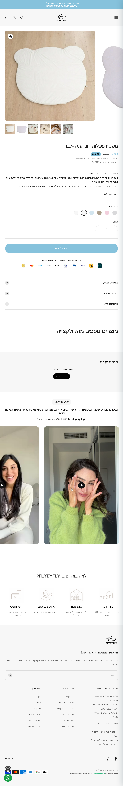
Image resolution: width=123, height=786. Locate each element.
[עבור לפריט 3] (33, 129)
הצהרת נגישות (34, 726)
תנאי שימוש (69, 720)
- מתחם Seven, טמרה (107, 744)
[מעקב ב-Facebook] (116, 759)
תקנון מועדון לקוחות (65, 708)
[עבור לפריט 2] (22, 129)
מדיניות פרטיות (67, 726)
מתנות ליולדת (34, 720)
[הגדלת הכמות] (100, 229)
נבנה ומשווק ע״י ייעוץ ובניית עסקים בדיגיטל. (94, 774)
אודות (38, 702)
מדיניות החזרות (67, 714)
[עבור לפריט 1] (10, 129)
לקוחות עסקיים (34, 714)
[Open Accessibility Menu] (8, 769)
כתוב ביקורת (61, 376)
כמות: (115, 221)
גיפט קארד (69, 696)
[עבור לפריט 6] (68, 129)
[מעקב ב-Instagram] (107, 759)
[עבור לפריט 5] (56, 129)
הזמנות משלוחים (66, 702)
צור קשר (37, 708)
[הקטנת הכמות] (113, 229)
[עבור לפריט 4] (45, 129)
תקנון (38, 696)
